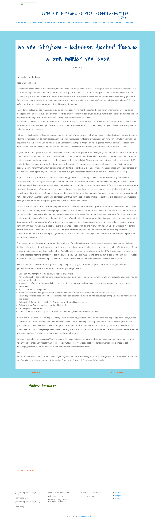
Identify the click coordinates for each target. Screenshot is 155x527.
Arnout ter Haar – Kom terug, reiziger (47, 452)
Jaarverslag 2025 (22, 498)
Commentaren (81, 23)
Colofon (63, 496)
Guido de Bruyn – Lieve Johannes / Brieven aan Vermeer (60, 401)
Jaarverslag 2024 (22, 507)
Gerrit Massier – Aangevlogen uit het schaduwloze (56, 426)
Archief (130, 23)
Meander (21, 23)
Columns (50, 23)
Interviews (35, 23)
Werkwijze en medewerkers (59, 493)
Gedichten (99, 23)
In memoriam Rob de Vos (91, 493)
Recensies (64, 23)
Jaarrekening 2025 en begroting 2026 (28, 493)
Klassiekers (115, 23)
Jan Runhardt (86, 516)
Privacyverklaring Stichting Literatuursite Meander (58, 501)
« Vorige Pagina (25, 470)
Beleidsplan (52, 496)
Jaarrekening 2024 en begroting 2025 (28, 502)
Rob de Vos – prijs (88, 496)
